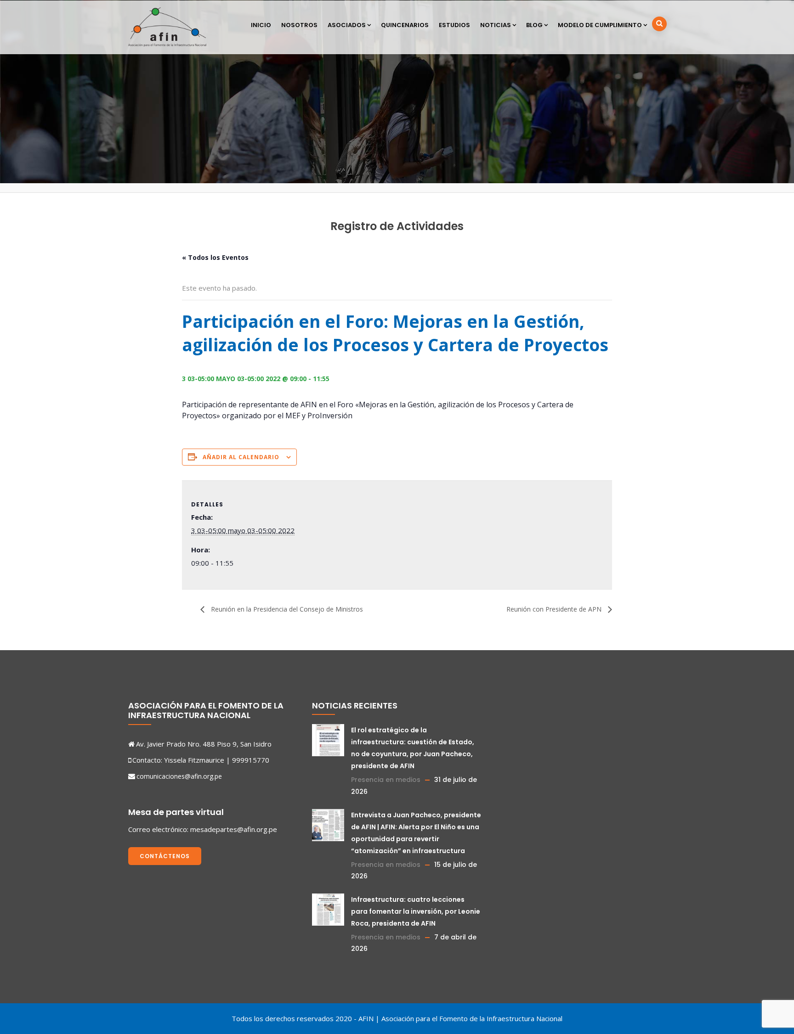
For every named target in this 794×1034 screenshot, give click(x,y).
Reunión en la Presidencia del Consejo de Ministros (286, 609)
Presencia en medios (385, 779)
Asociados (347, 25)
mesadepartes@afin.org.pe (233, 829)
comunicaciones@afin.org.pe (179, 776)
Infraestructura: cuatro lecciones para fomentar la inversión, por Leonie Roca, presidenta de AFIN (415, 911)
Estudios (454, 25)
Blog (534, 25)
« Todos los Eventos (215, 257)
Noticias (495, 25)
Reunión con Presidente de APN (554, 609)
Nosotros (299, 25)
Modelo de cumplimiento (600, 25)
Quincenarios (405, 25)
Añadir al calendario (241, 457)
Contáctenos (165, 856)
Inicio (261, 25)
